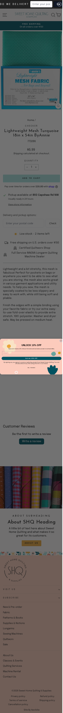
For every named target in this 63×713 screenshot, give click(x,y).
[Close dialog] (61, 341)
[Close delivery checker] (59, 4)
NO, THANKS (31, 367)
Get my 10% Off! (31, 358)
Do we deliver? (14, 4)
